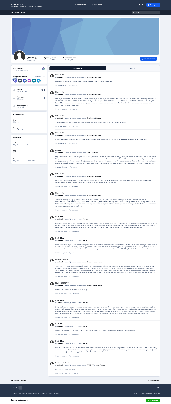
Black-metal (59, 75)
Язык (14, 393)
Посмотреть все (40, 76)
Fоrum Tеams (97, 262)
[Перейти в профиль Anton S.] (52, 76)
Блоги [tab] (132, 68)
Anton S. (60, 77)
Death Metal (60, 216)
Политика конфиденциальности (29, 393)
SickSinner (90, 77)
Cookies (56, 393)
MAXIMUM (90, 365)
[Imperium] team (62, 362)
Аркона (58, 150)
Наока (89, 262)
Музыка (98, 77)
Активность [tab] (77, 68)
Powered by (150, 393)
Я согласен (154, 400)
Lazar (88, 152)
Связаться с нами (46, 393)
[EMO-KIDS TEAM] (62, 259)
